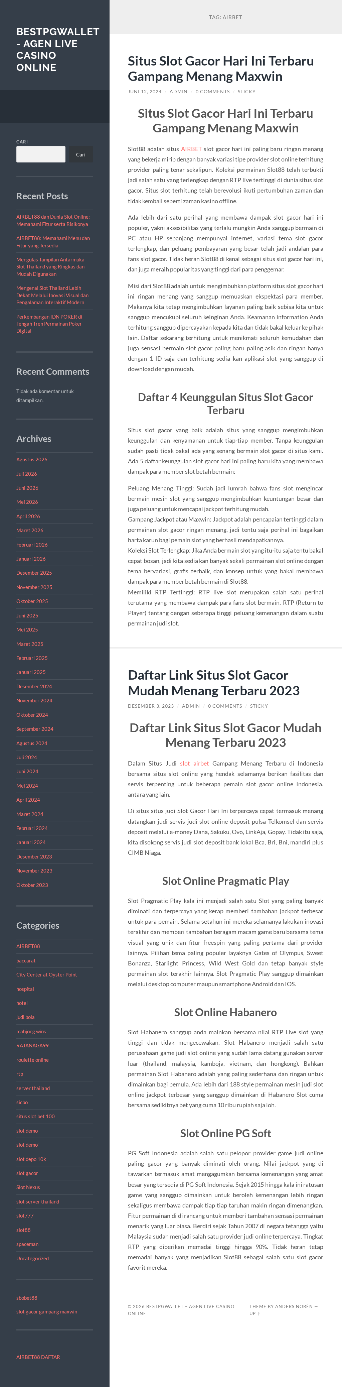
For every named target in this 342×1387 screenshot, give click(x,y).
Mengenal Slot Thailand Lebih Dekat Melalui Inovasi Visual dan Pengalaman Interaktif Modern (52, 295)
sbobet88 (26, 1298)
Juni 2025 (27, 615)
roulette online (32, 1060)
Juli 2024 (26, 757)
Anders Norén (294, 1306)
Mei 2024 (27, 786)
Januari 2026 (31, 559)
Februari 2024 (32, 828)
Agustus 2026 (31, 459)
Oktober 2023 (32, 885)
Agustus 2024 (31, 743)
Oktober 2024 (32, 715)
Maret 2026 (29, 530)
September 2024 (34, 729)
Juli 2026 (26, 474)
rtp (19, 1074)
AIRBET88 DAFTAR (38, 1357)
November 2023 (34, 871)
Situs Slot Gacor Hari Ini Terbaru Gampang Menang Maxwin (221, 68)
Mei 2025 (27, 629)
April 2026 (28, 516)
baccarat (26, 960)
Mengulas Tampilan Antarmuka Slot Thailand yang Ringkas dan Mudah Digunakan (50, 266)
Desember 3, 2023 (151, 706)
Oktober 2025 (32, 601)
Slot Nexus (28, 1187)
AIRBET (191, 148)
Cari (22, 141)
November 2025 (34, 587)
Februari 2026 (32, 545)
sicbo (22, 1102)
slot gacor (27, 1173)
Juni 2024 (27, 771)
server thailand (33, 1088)
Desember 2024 (34, 686)
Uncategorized (32, 1258)
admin (179, 91)
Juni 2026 (27, 488)
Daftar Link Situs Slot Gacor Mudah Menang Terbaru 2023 (214, 682)
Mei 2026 (27, 502)
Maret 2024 (29, 814)
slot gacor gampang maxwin (46, 1311)
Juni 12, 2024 (145, 91)
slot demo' (27, 1145)
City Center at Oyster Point (46, 974)
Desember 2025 (34, 573)
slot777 (25, 1215)
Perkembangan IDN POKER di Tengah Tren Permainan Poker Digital (49, 324)
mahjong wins (31, 1031)
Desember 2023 (34, 856)
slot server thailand (37, 1201)
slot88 (23, 1230)
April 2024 (28, 800)
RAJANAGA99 (32, 1045)
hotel (22, 1003)
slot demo (27, 1131)
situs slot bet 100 (35, 1116)
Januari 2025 (31, 672)
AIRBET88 (28, 946)
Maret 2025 (29, 644)
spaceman (27, 1244)
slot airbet (194, 763)
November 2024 (34, 700)
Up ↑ (255, 1313)
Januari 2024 (31, 842)
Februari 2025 (32, 658)
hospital (25, 989)
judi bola (25, 1017)
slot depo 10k (31, 1159)
